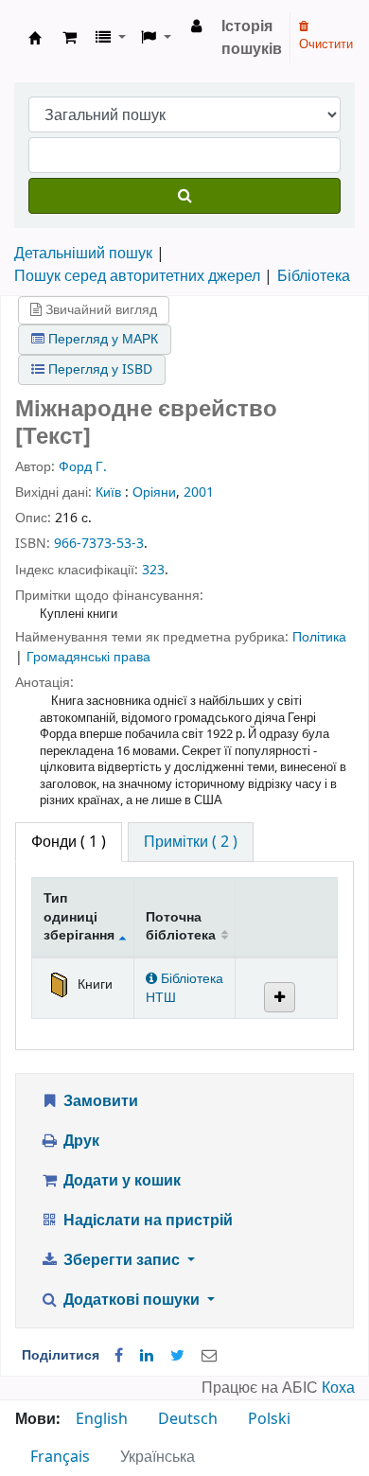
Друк (79, 1141)
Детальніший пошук (83, 253)
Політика (319, 637)
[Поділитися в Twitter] (177, 1356)
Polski (269, 1419)
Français (60, 1457)
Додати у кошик (120, 1180)
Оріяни (154, 492)
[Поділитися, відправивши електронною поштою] (209, 1356)
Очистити (326, 44)
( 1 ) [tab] (68, 842)
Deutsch (188, 1419)
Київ (108, 492)
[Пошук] (184, 196)
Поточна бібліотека (181, 926)
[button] (69, 38)
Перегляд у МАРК (101, 339)
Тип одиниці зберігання (79, 916)
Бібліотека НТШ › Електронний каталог (35, 37)
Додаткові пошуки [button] (131, 1300)
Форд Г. (83, 467)
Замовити (99, 1101)
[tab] (191, 842)
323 (153, 570)
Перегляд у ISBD (98, 369)
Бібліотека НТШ (184, 988)
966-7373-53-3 (99, 544)
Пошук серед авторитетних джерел (137, 276)
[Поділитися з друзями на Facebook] (119, 1356)
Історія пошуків (251, 38)
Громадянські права (88, 657)
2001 (199, 492)
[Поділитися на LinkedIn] (147, 1356)
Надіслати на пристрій (146, 1220)
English (102, 1419)
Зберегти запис (122, 1260)
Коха (338, 1388)
